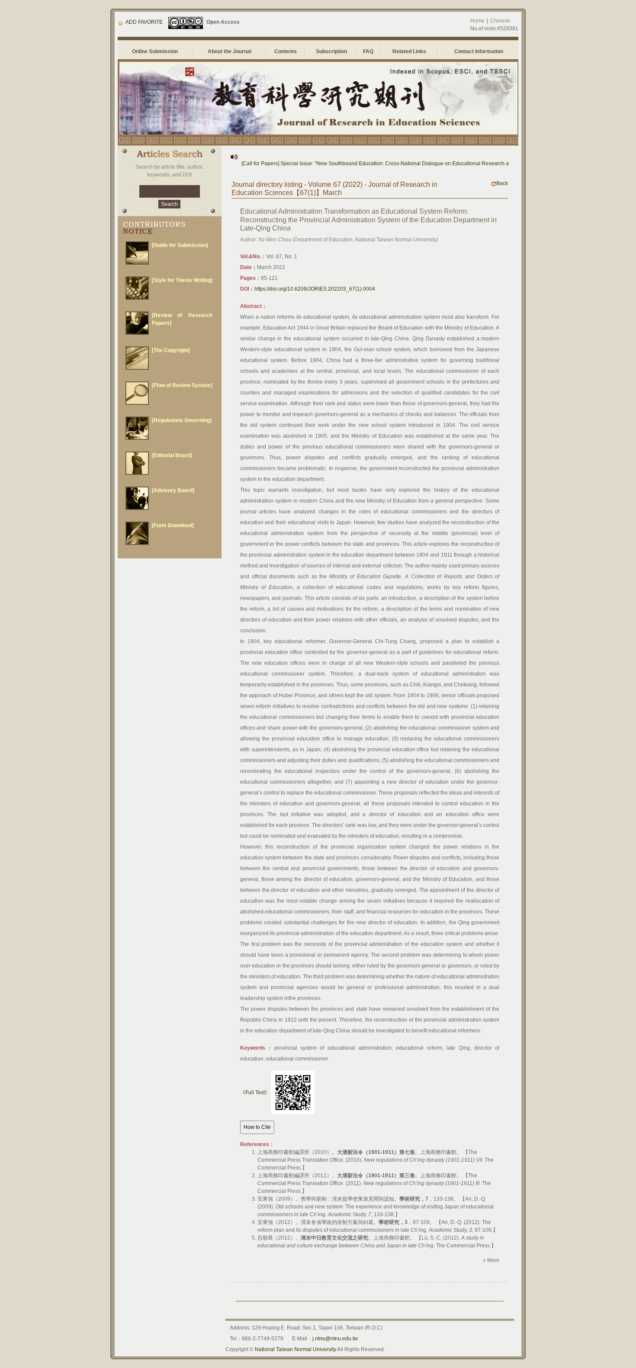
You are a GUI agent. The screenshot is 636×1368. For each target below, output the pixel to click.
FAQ (369, 51)
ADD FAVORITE (144, 22)
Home (477, 21)
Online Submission (155, 51)
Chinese (500, 21)
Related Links (409, 51)
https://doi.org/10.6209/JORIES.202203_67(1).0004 (314, 289)
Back (502, 183)
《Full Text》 (255, 1092)
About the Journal (229, 51)
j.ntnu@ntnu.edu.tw (335, 1339)
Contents (285, 51)
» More (491, 1260)
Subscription (331, 51)
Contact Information (478, 51)
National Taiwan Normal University (295, 1349)
